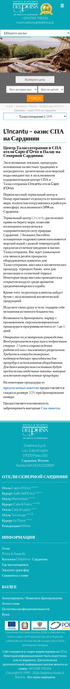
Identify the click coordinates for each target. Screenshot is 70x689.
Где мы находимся (15, 564)
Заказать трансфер (15, 570)
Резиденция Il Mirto (16, 526)
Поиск (35, 98)
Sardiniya (21, 106)
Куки (6, 614)
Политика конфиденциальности (26, 609)
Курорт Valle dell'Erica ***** (22, 493)
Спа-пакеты (50, 408)
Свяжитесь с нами (15, 575)
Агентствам (10, 603)
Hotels (33, 106)
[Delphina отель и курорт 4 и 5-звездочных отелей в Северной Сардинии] (26, 13)
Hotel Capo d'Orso (51, 106)
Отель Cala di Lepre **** (19, 509)
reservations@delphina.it (35, 22)
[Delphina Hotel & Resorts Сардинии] (35, 437)
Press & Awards (13, 553)
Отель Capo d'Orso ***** (20, 488)
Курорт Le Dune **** (17, 520)
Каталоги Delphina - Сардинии (24, 559)
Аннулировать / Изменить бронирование (32, 598)
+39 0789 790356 (35, 18)
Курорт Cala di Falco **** (20, 504)
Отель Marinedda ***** (18, 498)
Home (9, 106)
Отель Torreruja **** (17, 515)
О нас (6, 548)
